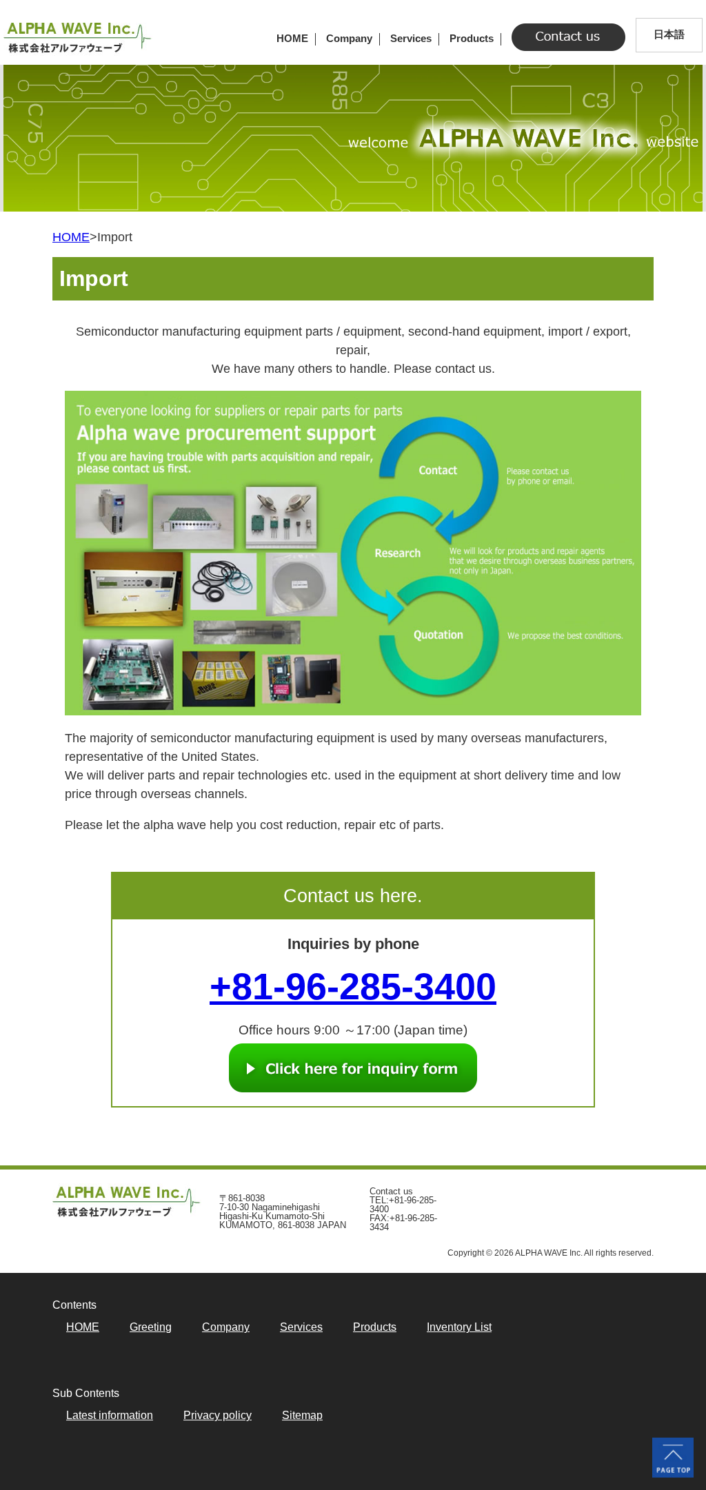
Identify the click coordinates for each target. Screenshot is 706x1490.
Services (411, 38)
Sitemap (302, 1415)
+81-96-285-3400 (353, 986)
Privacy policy (217, 1415)
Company (349, 38)
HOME (292, 38)
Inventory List (459, 1327)
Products (472, 38)
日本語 (669, 34)
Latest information (109, 1415)
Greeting (151, 1327)
